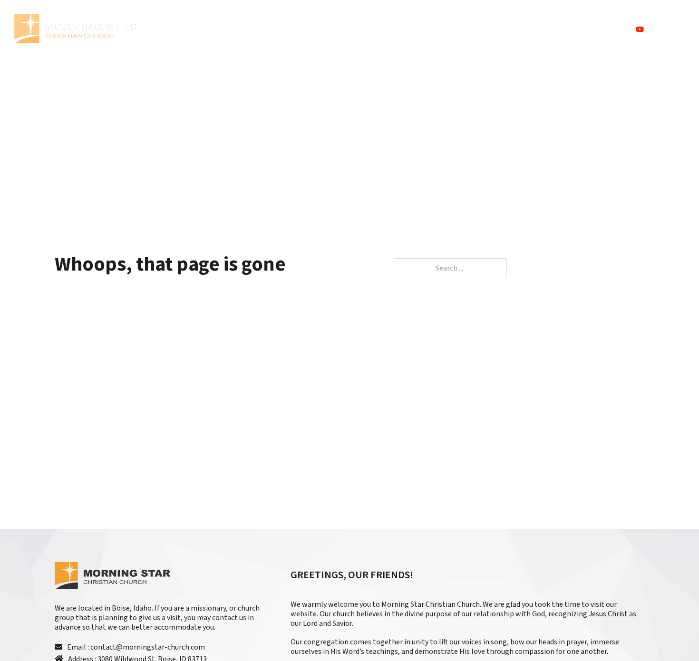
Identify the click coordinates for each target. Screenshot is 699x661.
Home (473, 29)
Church (519, 29)
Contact (607, 29)
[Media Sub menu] (548, 29)
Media (566, 29)
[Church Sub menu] (497, 29)
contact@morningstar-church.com (147, 647)
